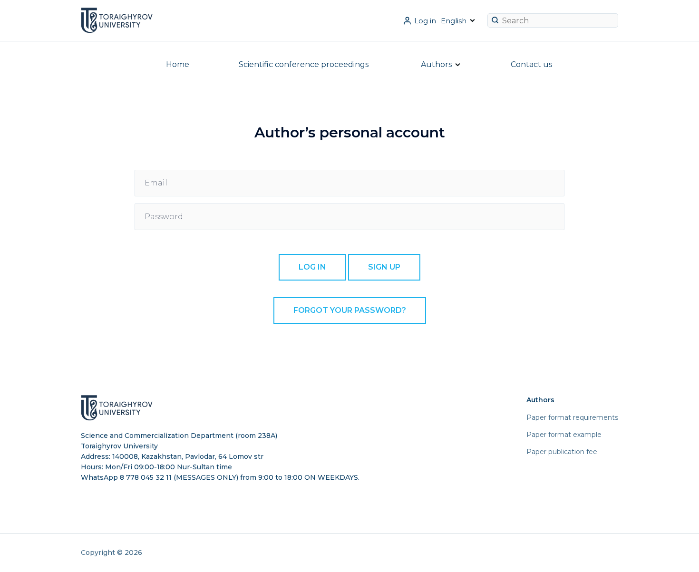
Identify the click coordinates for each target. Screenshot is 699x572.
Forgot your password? (349, 310)
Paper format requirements (572, 417)
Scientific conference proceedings (304, 64)
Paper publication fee (561, 451)
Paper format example (564, 434)
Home (177, 64)
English (453, 20)
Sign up (384, 266)
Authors (436, 64)
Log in (425, 20)
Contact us (531, 64)
